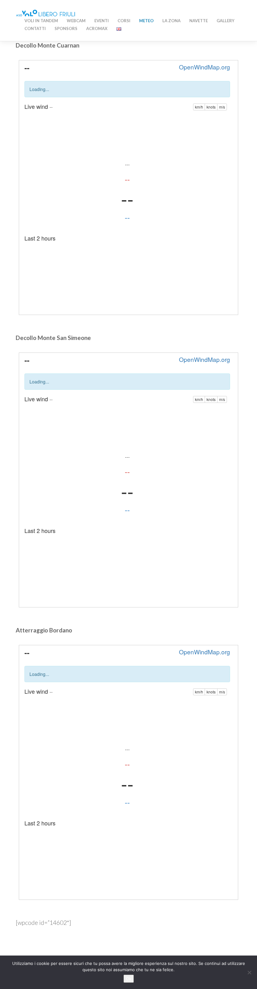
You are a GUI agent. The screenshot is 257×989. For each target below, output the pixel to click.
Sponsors (66, 28)
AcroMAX (97, 28)
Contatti (35, 28)
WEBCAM (76, 20)
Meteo (146, 20)
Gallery (225, 20)
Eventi (101, 20)
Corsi (124, 20)
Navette (198, 20)
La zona (171, 20)
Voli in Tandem (41, 20)
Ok (128, 978)
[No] (249, 972)
